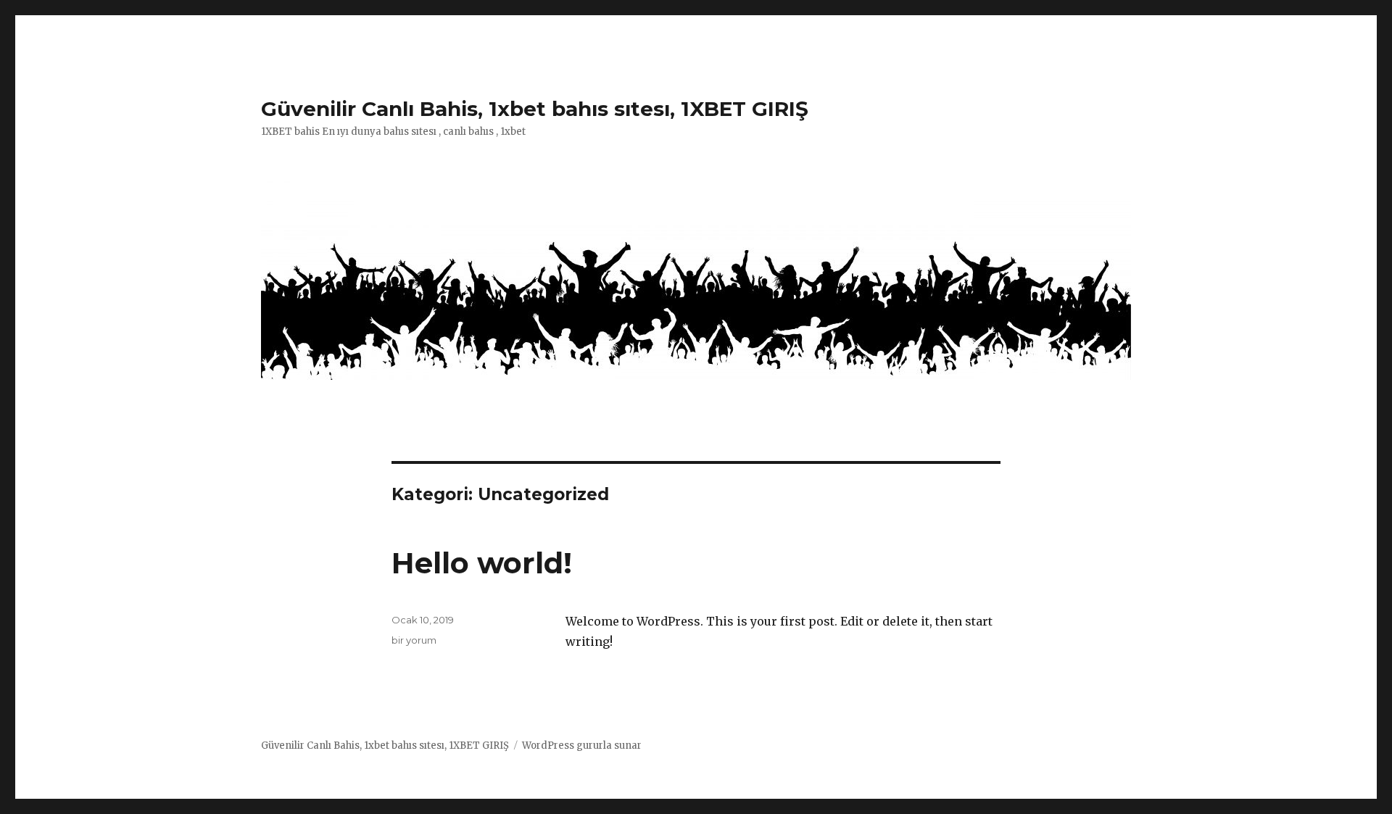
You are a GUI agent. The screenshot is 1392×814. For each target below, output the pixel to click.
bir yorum (414, 640)
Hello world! (482, 563)
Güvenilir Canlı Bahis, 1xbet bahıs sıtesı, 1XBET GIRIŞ (534, 108)
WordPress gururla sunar (582, 745)
